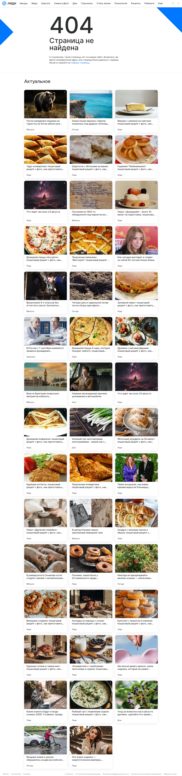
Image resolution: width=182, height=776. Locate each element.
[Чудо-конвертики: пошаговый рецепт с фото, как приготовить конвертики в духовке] (45, 156)
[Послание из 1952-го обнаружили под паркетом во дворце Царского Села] (91, 202)
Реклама (26, 774)
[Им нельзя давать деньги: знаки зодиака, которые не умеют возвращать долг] (136, 656)
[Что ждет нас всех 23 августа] (45, 202)
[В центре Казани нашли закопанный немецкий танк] (91, 520)
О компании (16, 774)
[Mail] (4, 3)
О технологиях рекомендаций (88, 774)
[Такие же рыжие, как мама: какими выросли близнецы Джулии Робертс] (136, 474)
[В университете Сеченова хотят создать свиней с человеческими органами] (45, 565)
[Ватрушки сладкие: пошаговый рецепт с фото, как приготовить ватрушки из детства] (45, 611)
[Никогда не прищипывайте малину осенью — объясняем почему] (136, 565)
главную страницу (80, 62)
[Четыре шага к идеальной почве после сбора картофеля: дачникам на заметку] (91, 293)
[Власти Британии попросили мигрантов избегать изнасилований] (45, 384)
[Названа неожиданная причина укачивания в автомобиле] (91, 384)
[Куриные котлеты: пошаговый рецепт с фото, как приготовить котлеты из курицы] (45, 474)
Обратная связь (170, 774)
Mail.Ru (6, 774)
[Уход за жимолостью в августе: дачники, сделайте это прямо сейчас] (136, 702)
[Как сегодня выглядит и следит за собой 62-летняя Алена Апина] (136, 247)
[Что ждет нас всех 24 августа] (136, 384)
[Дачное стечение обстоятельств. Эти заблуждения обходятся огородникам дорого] (136, 747)
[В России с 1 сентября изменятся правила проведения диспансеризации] (45, 338)
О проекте (69, 774)
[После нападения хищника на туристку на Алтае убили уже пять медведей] (45, 111)
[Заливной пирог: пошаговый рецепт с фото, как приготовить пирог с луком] (136, 293)
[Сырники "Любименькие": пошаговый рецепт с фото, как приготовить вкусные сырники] (136, 156)
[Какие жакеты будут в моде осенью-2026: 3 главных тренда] (45, 702)
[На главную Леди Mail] (11, 3)
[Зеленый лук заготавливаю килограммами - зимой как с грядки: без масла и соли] (91, 429)
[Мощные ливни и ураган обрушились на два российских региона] (45, 747)
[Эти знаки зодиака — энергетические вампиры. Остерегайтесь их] (91, 747)
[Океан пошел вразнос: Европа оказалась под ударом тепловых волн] (91, 111)
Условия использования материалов (146, 774)
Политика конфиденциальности (116, 774)
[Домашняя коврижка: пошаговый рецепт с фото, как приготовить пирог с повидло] (45, 429)
